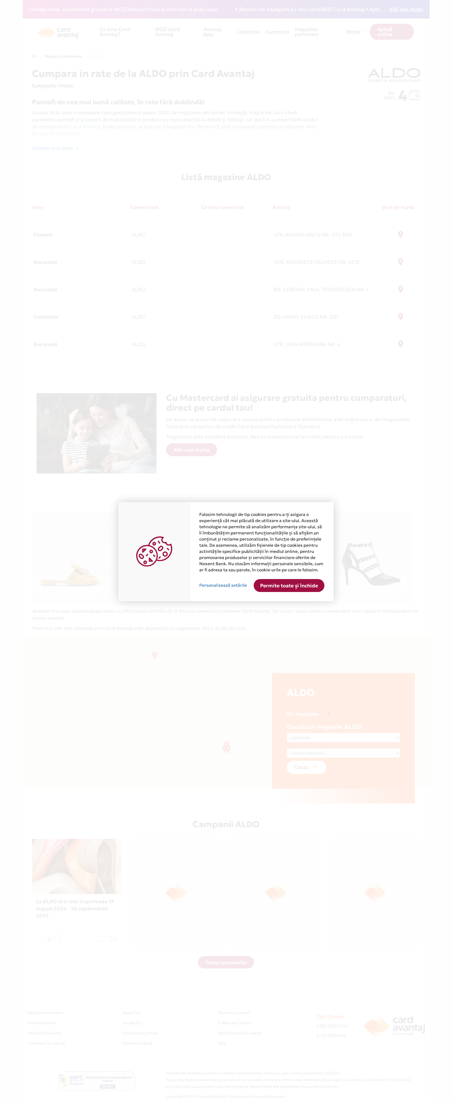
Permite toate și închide (289, 585)
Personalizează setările (223, 585)
